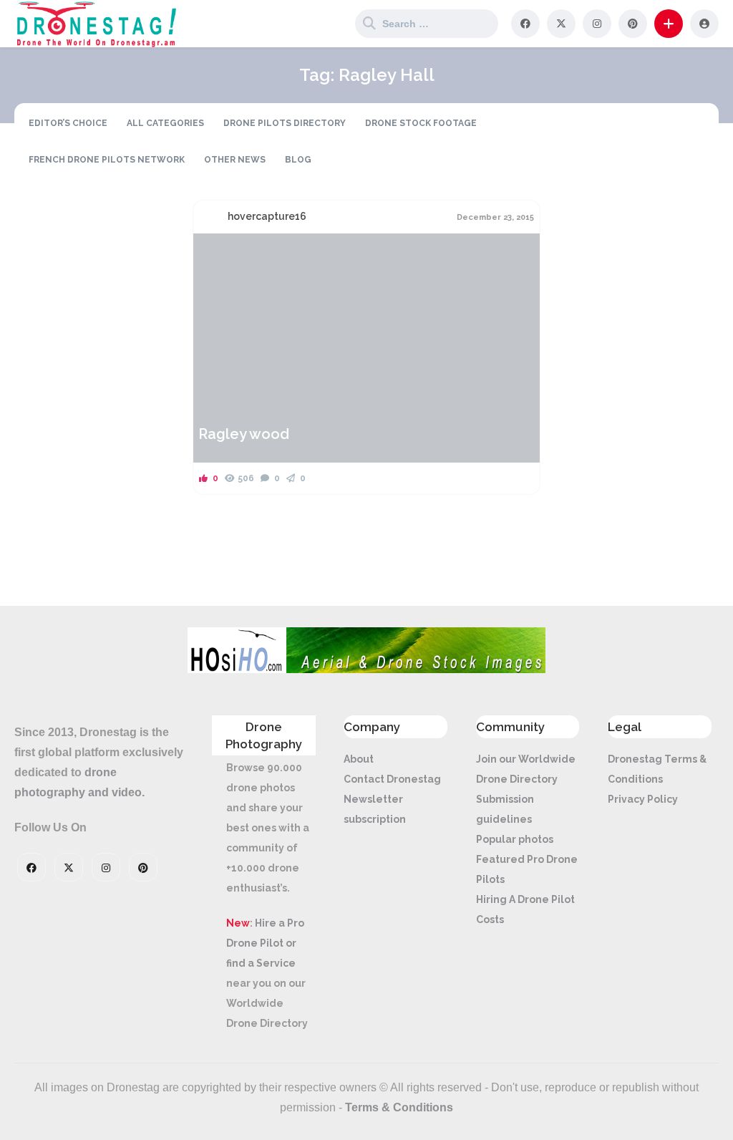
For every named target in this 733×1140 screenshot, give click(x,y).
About (359, 759)
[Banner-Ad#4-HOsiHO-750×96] (366, 669)
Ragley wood (243, 434)
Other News (235, 160)
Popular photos (514, 839)
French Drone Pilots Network (107, 160)
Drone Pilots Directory (284, 123)
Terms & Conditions (399, 1107)
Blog (298, 160)
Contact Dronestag (392, 779)
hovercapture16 (267, 216)
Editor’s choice (68, 123)
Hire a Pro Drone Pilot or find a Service (265, 943)
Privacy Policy (643, 799)
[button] (668, 23)
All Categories (165, 123)
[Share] (213, 253)
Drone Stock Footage (421, 123)
